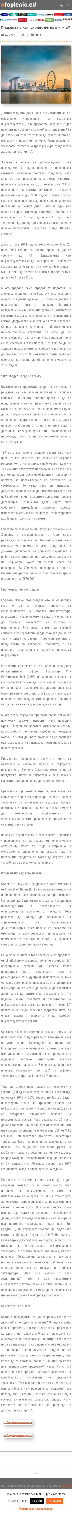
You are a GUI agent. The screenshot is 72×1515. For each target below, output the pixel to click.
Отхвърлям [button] (55, 1500)
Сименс (10, 35)
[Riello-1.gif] (58, 15)
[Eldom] (13, 20)
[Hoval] (22, 20)
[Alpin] (31, 20)
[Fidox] (67, 20)
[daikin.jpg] (4, 20)
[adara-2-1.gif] (31, 15)
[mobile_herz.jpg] (49, 15)
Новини (36, 35)
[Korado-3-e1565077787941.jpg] (58, 20)
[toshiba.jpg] (40, 20)
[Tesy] (49, 20)
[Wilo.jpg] (13, 15)
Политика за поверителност (36, 1509)
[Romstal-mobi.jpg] (40, 15)
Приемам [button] (37, 1500)
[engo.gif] (22, 15)
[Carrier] (4, 15)
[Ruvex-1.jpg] (67, 15)
